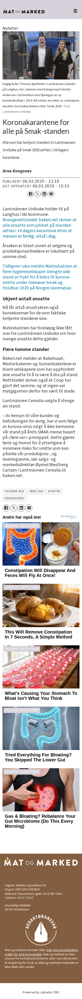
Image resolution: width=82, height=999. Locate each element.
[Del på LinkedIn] (44, 194)
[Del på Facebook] (30, 194)
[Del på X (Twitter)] (37, 194)
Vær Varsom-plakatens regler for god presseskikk (41, 952)
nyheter (54, 491)
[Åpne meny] (73, 11)
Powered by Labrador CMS (41, 992)
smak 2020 (36, 491)
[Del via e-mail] (51, 194)
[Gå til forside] (31, 11)
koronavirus (14, 498)
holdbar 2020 (14, 491)
